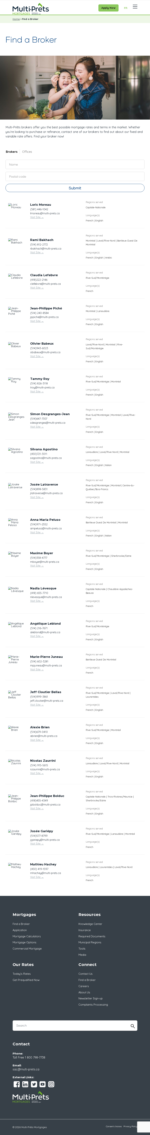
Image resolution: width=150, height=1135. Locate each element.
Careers (83, 986)
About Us (84, 992)
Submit (75, 188)
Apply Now (108, 7)
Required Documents (91, 936)
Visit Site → (37, 217)
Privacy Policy (130, 1126)
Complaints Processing (93, 1004)
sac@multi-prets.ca (26, 1069)
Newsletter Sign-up (90, 998)
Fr (125, 8)
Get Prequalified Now (26, 980)
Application (20, 930)
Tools (81, 948)
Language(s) (93, 215)
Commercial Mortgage (27, 948)
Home (16, 19)
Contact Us (85, 973)
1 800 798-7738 (35, 1057)
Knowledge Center (90, 924)
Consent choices (114, 1126)
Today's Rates (22, 973)
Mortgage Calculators (27, 936)
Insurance (84, 930)
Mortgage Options (24, 942)
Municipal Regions (89, 942)
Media (82, 954)
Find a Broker (21, 924)
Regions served (94, 202)
